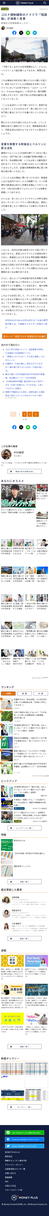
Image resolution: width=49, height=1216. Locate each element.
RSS (6, 1181)
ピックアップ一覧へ (24, 828)
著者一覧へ (24, 938)
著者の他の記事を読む (25, 471)
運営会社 (8, 1156)
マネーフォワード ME (13, 1190)
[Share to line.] (28, 33)
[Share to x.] (21, 33)
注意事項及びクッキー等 (15, 1169)
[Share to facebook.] (14, 33)
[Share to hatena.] (35, 33)
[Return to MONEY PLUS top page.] (24, 2)
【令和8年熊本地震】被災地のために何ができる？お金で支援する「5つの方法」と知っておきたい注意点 (24, 385)
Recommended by (37, 678)
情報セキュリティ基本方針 (16, 1160)
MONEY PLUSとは (12, 1152)
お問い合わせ (10, 1173)
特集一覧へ (24, 882)
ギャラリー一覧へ (24, 1107)
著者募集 (8, 1177)
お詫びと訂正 (10, 1185)
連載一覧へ (24, 1046)
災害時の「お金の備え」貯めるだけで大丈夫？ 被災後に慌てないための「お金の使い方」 (24, 367)
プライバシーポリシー (14, 1164)
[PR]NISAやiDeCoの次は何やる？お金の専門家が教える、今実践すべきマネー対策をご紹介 (26, 324)
